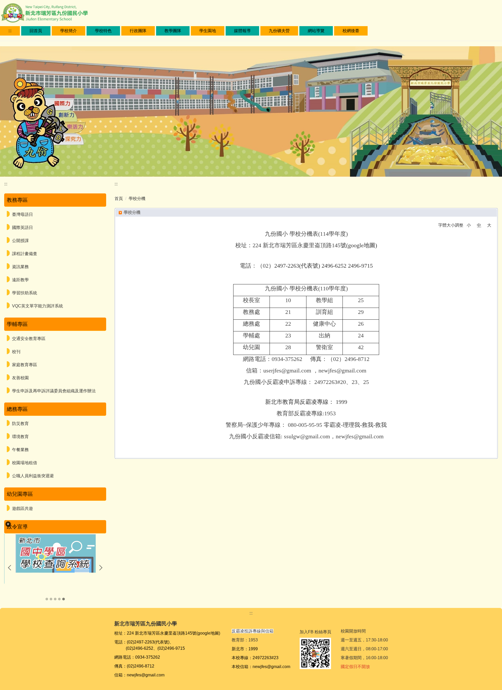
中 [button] (479, 225)
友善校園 (20, 378)
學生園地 (207, 30)
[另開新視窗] (55, 553)
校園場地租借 (24, 463)
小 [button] (469, 225)
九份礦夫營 (279, 30)
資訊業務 (20, 266)
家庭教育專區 (24, 365)
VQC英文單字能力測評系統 (37, 306)
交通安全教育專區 (28, 338)
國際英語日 (22, 227)
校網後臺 (351, 30)
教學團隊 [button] (172, 30)
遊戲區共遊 (22, 508)
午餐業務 (20, 449)
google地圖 (361, 245)
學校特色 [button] (103, 30)
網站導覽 (316, 30)
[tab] (47, 599)
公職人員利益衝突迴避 (33, 476)
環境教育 (20, 436)
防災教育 (20, 423)
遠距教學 (20, 280)
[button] (8, 524)
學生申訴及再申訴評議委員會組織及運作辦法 (54, 391)
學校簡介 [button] (68, 30)
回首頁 (36, 30)
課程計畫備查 (24, 253)
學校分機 (137, 198)
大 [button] (489, 225)
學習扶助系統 (24, 293)
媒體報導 (242, 30)
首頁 (119, 198)
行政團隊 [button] (138, 30)
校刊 (16, 351)
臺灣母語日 (22, 214)
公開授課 (20, 240)
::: (10, 30)
